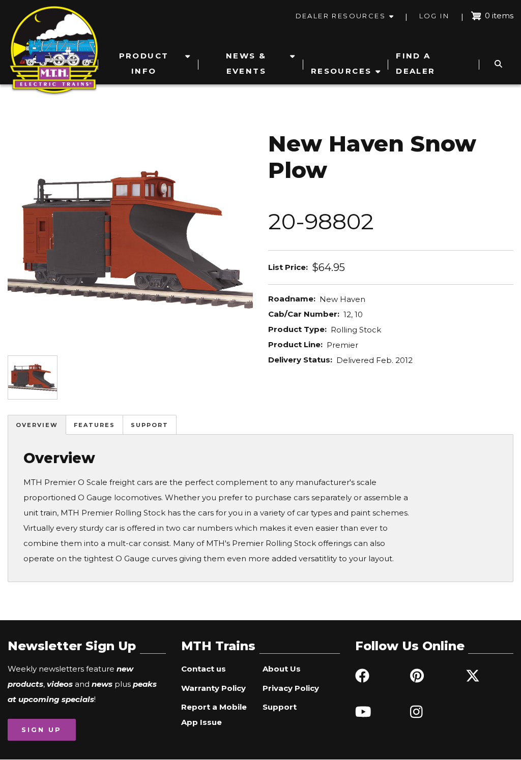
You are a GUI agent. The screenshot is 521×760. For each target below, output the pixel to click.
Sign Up (41, 729)
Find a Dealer (415, 63)
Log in (434, 16)
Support (149, 425)
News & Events (246, 63)
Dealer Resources (341, 16)
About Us (282, 669)
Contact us (203, 669)
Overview (37, 425)
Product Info (144, 63)
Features (94, 425)
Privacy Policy (291, 688)
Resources (341, 71)
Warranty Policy (213, 688)
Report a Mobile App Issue (214, 714)
